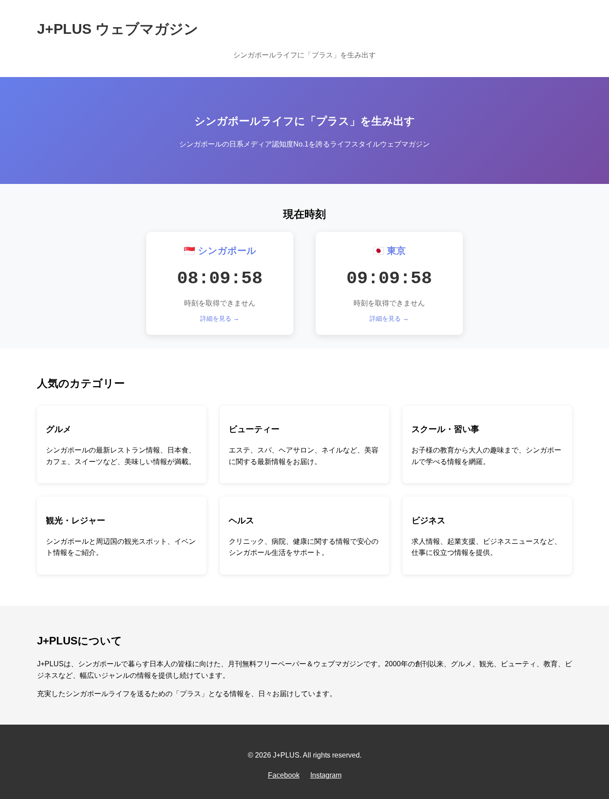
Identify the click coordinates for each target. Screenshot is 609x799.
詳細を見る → (219, 318)
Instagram (326, 775)
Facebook (284, 775)
